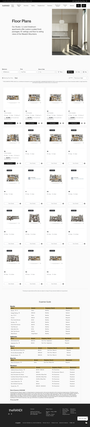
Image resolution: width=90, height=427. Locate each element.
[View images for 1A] (34, 138)
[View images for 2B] (77, 178)
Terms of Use (54, 422)
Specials (72, 5)
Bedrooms (4, 69)
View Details (31, 123)
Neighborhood (41, 5)
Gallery (33, 5)
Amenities (26, 5)
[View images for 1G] (13, 138)
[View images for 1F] (77, 98)
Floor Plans (82, 1)
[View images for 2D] (34, 218)
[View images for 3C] (13, 259)
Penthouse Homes (57, 6)
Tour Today (78, 6)
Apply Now (83, 6)
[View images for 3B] (77, 218)
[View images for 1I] (34, 178)
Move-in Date (41, 69)
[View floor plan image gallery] (39, 123)
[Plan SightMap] (41, 123)
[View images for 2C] (13, 218)
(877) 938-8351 (76, 1)
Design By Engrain (63, 422)
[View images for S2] (34, 259)
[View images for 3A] (55, 218)
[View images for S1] (13, 98)
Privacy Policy (46, 422)
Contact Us (65, 6)
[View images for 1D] (55, 98)
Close (86, 1)
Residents (49, 5)
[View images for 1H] (13, 178)
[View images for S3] (55, 259)
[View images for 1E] (77, 138)
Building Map (19, 6)
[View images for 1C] (34, 98)
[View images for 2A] (55, 178)
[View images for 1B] (55, 138)
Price (21, 69)
